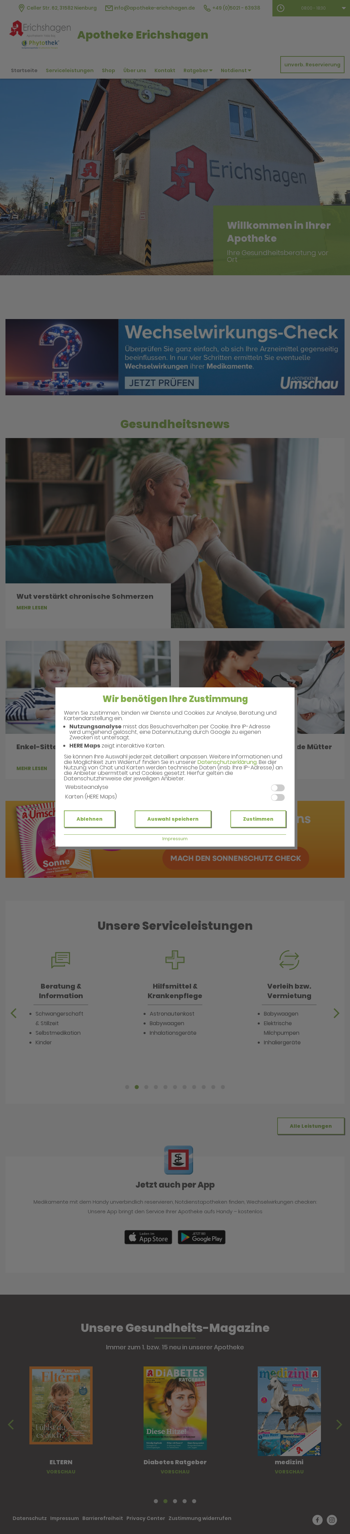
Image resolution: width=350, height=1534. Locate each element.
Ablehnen (90, 819)
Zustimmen (258, 819)
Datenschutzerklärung (227, 762)
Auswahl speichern (173, 819)
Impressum (175, 838)
